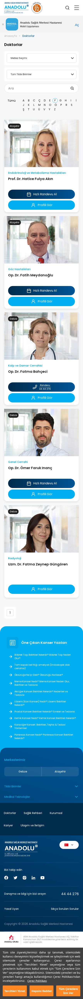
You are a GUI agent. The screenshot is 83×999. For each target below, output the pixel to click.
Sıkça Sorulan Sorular (65, 909)
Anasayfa (10, 36)
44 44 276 (70, 894)
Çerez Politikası (37, 981)
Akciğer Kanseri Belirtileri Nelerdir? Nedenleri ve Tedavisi (41, 693)
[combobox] (41, 58)
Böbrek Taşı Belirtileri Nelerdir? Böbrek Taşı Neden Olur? (42, 656)
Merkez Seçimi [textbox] (19, 58)
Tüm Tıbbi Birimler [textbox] (21, 74)
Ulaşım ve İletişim (32, 825)
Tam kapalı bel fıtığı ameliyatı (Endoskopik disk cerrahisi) (42, 666)
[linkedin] (33, 878)
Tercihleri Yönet (14, 991)
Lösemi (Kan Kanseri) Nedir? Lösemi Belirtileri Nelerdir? (40, 703)
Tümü (12, 101)
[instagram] (24, 878)
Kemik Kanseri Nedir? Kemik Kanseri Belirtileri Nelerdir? (45, 718)
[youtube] (42, 878)
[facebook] (6, 878)
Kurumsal (56, 813)
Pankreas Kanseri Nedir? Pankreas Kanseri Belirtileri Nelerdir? (43, 736)
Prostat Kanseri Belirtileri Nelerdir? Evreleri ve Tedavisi (44, 711)
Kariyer (8, 825)
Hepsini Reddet (41, 991)
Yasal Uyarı (11, 909)
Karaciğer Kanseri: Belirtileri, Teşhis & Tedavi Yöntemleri (39, 726)
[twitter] (15, 878)
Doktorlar (10, 813)
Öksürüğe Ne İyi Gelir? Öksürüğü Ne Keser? (38, 674)
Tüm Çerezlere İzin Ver (68, 991)
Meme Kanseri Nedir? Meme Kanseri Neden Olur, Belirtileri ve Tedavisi (41, 683)
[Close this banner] (3, 24)
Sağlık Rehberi (33, 813)
